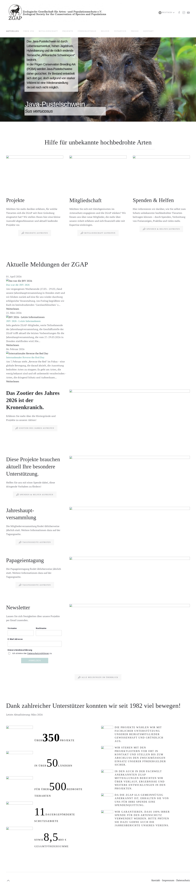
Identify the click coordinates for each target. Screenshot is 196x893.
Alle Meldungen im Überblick (100, 677)
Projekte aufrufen (36, 233)
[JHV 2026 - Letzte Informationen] (25, 316)
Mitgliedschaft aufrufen (99, 233)
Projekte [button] (67, 31)
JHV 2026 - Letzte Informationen (23, 321)
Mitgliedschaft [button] (48, 31)
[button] (166, 12)
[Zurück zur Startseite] (80, 12)
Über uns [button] (28, 31)
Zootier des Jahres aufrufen (36, 428)
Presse (135, 31)
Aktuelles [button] (12, 31)
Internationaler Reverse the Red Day (25, 357)
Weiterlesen (12, 308)
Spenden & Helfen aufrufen (163, 229)
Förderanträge (87, 31)
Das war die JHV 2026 (18, 285)
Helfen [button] (105, 31)
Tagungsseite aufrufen (37, 542)
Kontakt (148, 31)
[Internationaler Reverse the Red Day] (27, 353)
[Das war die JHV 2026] (19, 280)
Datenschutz (183, 880)
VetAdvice (120, 31)
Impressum (168, 880)
